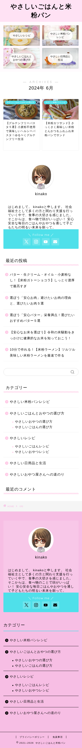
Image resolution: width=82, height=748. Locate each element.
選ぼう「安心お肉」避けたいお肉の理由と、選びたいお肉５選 (40, 300)
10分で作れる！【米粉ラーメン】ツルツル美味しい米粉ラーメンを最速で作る (42, 352)
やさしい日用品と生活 (28, 463)
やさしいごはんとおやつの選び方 (37, 413)
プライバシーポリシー (32, 737)
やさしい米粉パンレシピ (30, 402)
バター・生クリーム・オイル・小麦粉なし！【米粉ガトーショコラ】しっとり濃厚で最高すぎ (42, 280)
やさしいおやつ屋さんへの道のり (37, 474)
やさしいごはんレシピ (32, 446)
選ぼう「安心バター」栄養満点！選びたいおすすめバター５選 (42, 318)
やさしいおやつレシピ (32, 452)
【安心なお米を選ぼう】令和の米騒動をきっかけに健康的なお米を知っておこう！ (42, 335)
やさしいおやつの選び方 (34, 421)
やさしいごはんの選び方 (34, 427)
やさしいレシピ (22, 438)
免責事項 (58, 737)
